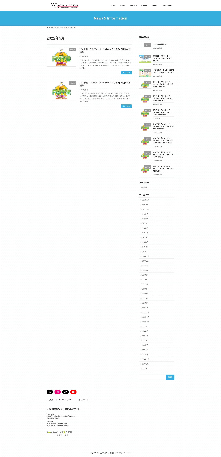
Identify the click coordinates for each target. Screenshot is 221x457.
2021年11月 (145, 359)
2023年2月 (144, 303)
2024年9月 (144, 214)
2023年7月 (144, 280)
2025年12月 (145, 200)
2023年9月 (144, 270)
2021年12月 (145, 354)
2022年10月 (145, 322)
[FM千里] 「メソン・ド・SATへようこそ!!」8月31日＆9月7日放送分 (163, 98)
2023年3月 (144, 298)
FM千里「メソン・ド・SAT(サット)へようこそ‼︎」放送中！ (163, 58)
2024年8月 (144, 219)
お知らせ (144, 188)
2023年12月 (145, 256)
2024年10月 (145, 209)
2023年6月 (144, 284)
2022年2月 (144, 345)
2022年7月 (144, 326)
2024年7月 (144, 223)
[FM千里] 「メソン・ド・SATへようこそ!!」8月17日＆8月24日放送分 (163, 112)
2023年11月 (145, 261)
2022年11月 (145, 317)
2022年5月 (144, 336)
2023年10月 (145, 265)
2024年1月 (144, 251)
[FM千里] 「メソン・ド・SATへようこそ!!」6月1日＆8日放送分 (163, 168)
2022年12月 (145, 312)
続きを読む (126, 73)
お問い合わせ (81, 400)
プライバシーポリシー (66, 400)
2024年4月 (144, 237)
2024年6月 (144, 228)
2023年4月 (144, 294)
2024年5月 (144, 233)
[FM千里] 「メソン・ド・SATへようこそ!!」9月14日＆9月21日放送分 (163, 84)
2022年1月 (144, 350)
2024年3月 (144, 242)
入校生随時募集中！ (160, 44)
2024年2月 (144, 247)
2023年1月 (144, 308)
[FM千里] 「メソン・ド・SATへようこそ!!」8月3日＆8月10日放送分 (163, 126)
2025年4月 (144, 205)
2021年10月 (145, 364)
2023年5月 (144, 289)
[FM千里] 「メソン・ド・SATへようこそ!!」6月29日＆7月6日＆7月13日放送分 (163, 140)
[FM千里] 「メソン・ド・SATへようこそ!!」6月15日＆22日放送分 (163, 154)
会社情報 (51, 400)
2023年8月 (144, 275)
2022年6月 (144, 331)
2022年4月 (144, 340)
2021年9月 (144, 368)
